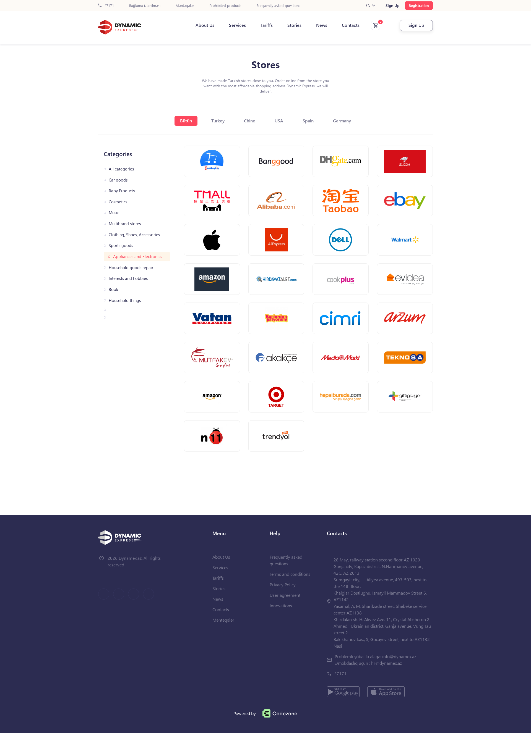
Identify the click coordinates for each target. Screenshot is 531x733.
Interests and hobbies (128, 278)
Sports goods (121, 245)
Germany (342, 121)
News (321, 25)
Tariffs (267, 25)
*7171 (109, 6)
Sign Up (392, 5)
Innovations (281, 605)
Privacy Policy (283, 584)
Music (114, 212)
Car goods (118, 180)
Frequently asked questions (278, 6)
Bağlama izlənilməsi (144, 6)
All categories (121, 169)
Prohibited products (225, 6)
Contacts (351, 25)
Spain (308, 121)
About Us (205, 25)
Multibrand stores (125, 223)
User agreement (285, 595)
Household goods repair (131, 267)
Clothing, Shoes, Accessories (134, 234)
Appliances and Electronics (137, 256)
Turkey (218, 121)
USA (279, 121)
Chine (249, 121)
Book (113, 289)
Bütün (186, 121)
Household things (125, 300)
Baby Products (122, 190)
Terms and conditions (290, 574)
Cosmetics (118, 201)
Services (237, 25)
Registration (419, 5)
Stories (294, 25)
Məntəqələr (185, 6)
